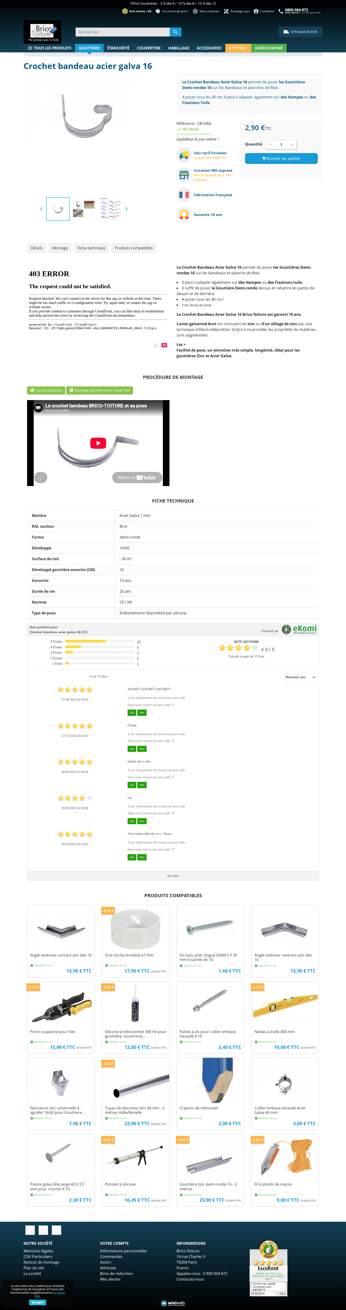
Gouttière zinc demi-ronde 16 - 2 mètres (208, 1186)
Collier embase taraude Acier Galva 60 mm (280, 1110)
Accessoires (209, 48)
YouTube (43, 1230)
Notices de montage (41, 1262)
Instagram (56, 1230)
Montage (60, 248)
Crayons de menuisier (199, 1108)
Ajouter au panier (281, 158)
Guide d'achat (269, 48)
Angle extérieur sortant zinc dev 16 (61, 955)
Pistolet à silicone (120, 1184)
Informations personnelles (123, 1250)
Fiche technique (91, 248)
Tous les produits (49, 48)
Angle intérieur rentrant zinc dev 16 (283, 957)
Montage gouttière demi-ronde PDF (99, 390)
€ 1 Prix (238, 48)
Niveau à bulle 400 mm (274, 1031)
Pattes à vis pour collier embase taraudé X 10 (208, 1034)
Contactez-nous (190, 1279)
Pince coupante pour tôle (52, 1031)
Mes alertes (110, 1279)
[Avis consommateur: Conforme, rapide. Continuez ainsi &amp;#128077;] (268, 1268)
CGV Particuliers (38, 1256)
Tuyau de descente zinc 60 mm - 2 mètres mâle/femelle (135, 1110)
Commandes (111, 1256)
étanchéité (118, 48)
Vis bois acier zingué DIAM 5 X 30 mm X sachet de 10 (208, 957)
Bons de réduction (116, 1273)
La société (32, 1273)
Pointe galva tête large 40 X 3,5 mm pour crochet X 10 (57, 1186)
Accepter (38, 1302)
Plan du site (34, 1267)
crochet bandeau (46, 390)
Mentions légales (38, 1250)
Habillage (178, 48)
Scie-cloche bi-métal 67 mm (129, 955)
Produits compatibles (134, 248)
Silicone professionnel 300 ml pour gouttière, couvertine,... (135, 1034)
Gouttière (89, 48)
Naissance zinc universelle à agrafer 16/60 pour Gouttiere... (57, 1110)
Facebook (30, 1230)
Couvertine (149, 48)
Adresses (108, 1267)
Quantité (253, 144)
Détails (37, 248)
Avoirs (105, 1262)
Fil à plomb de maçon (273, 1184)
